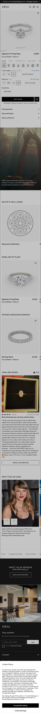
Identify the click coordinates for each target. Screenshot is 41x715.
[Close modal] (20, 357)
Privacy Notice (7, 699)
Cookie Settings (20, 711)
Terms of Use (19, 699)
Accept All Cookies (20, 705)
